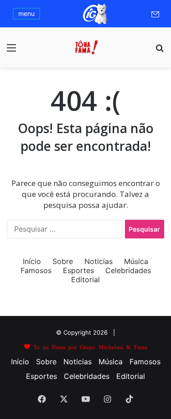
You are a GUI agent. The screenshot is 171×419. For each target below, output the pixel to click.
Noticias (98, 261)
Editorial (85, 279)
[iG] (94, 23)
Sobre (62, 261)
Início (32, 261)
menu (26, 13)
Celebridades (128, 270)
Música (136, 261)
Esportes (78, 270)
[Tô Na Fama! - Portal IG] (85, 47)
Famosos (36, 270)
